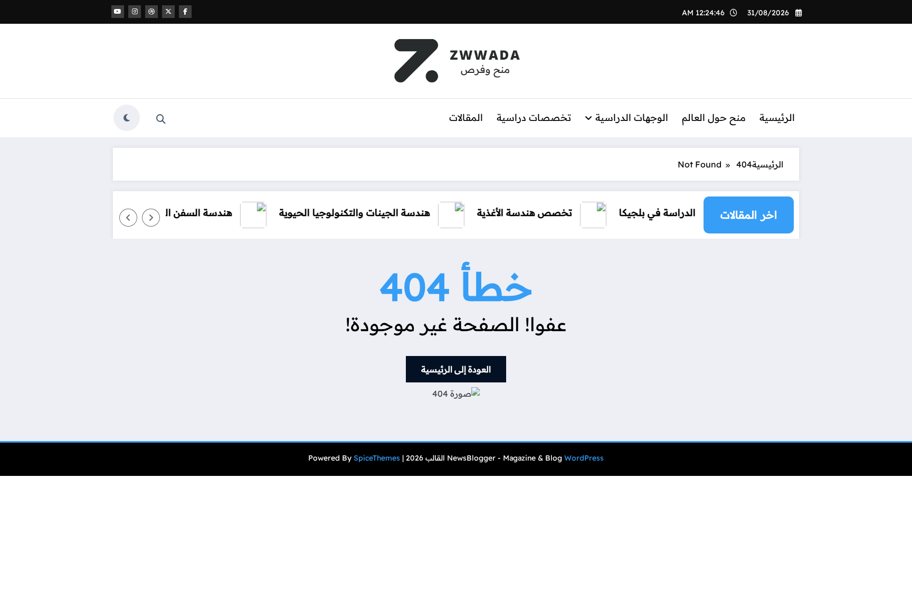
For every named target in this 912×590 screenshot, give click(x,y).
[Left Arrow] (150, 217)
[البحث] (161, 119)
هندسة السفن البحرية (193, 213)
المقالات (466, 117)
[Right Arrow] (128, 217)
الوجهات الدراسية (631, 117)
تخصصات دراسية (534, 117)
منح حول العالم (714, 117)
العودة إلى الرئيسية (456, 369)
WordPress (584, 458)
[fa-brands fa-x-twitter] (168, 11)
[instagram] (134, 11)
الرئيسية (777, 117)
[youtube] (117, 11)
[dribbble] (151, 11)
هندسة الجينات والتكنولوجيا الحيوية (361, 213)
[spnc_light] (126, 118)
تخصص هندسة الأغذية (530, 213)
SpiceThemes (377, 458)
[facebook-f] (185, 11)
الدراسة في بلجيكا (663, 213)
